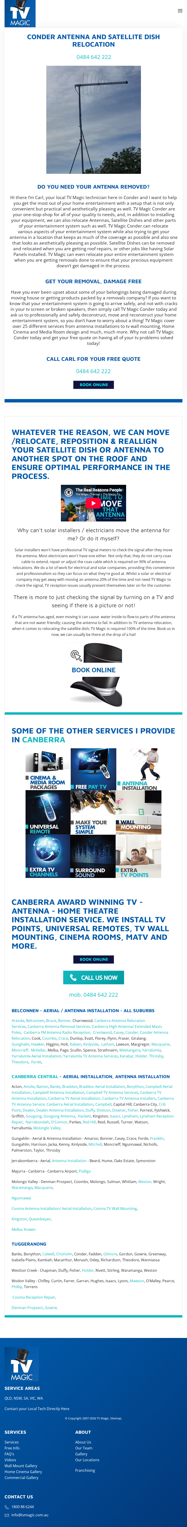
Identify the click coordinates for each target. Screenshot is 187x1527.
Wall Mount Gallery (21, 1465)
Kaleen (75, 1044)
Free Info (12, 1448)
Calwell (48, 1253)
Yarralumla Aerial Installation (36, 1056)
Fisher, (133, 1110)
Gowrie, (52, 1307)
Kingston (19, 1218)
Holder (88, 1270)
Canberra (43, 739)
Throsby (156, 1056)
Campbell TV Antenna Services (112, 1092)
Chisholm (64, 1253)
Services (12, 1442)
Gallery (81, 1453)
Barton (42, 1086)
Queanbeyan (40, 1218)
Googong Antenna (59, 1116)
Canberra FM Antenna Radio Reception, (57, 1032)
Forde (36, 1061)
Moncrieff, (20, 1050)
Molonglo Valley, (47, 1127)
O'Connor (59, 1122)
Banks (55, 1086)
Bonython (135, 1086)
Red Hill (89, 1122)
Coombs (49, 1038)
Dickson (103, 1110)
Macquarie (160, 1044)
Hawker (37, 1044)
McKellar (38, 1050)
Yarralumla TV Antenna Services (90, 1056)
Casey (119, 1032)
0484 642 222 (94, 57)
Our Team (83, 1448)
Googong (34, 1116)
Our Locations (87, 1459)
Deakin (28, 1110)
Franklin (157, 1138)
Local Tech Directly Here (48, 1408)
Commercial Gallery (21, 1477)
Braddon (69, 1086)
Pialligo (84, 1171)
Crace (63, 1038)
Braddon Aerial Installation (102, 1086)
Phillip (17, 1286)
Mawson (137, 1280)
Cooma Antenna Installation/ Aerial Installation (52, 1208)
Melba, (17, 1229)
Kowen (29, 1229)
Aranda (18, 1020)
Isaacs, (115, 1116)
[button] (180, 10)
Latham (107, 1044)
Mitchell (95, 1144)
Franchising (85, 1470)
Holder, (141, 1056)
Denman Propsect (27, 1307)
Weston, (145, 1181)
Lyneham (130, 1116)
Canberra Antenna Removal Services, (59, 1026)
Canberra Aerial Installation (70, 1104)
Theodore (20, 1061)
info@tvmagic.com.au (29, 1514)
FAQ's (9, 1453)
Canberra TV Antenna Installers (129, 1098)
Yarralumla (151, 1050)
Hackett (84, 1116)
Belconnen (34, 1020)
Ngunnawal (21, 1198)
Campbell (103, 1104)
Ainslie (29, 1086)
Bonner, (65, 1020)
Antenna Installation (69, 1160)
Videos (10, 1459)
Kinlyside (91, 1044)
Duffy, (91, 1110)
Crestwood (102, 1032)
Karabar (127, 1056)
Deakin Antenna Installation (60, 1110)
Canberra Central (35, 1076)
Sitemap (115, 1418)
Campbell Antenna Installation (58, 1092)
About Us (83, 1442)
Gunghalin (20, 1044)
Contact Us (19, 1496)
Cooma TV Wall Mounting (115, 1208)
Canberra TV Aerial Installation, (74, 1098)
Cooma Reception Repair (33, 1297)
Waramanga (22, 1187)
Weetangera (129, 1050)
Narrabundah (37, 1122)
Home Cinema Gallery (23, 1471)
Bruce (51, 1020)
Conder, (132, 1032)
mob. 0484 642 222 (93, 994)
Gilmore (110, 1253)
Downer (119, 1110)
